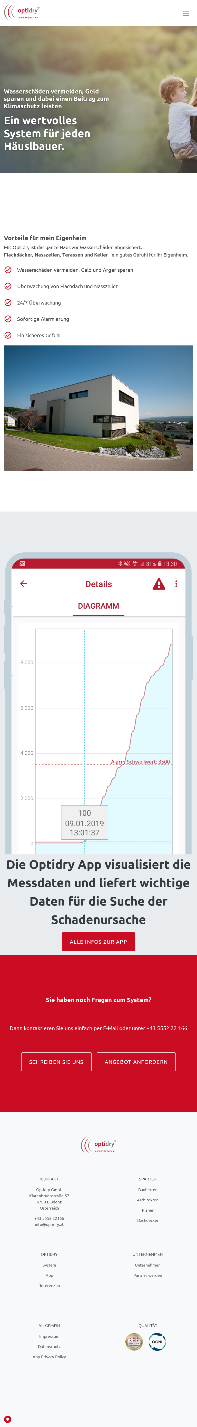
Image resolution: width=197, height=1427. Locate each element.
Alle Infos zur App (98, 941)
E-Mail (110, 1028)
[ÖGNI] (157, 1341)
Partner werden (147, 1275)
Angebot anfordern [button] (136, 1061)
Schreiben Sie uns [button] (56, 1061)
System (49, 1264)
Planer (148, 1209)
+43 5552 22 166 (166, 1028)
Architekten (148, 1199)
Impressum (49, 1336)
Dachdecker (148, 1220)
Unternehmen (148, 1264)
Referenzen (49, 1285)
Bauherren (147, 1189)
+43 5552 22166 (49, 1218)
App (49, 1275)
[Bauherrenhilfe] (134, 1341)
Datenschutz (49, 1346)
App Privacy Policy (49, 1356)
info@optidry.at (49, 1224)
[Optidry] (22, 13)
